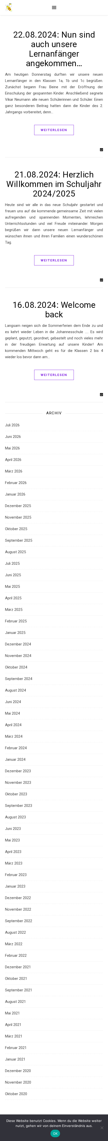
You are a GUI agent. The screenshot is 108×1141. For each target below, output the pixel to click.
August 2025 (15, 552)
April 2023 (13, 851)
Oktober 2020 (16, 1094)
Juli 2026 (12, 425)
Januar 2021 (15, 1059)
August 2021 (15, 1001)
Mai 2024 (12, 713)
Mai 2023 (12, 840)
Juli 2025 (12, 563)
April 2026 (13, 459)
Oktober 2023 (16, 794)
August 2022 (15, 932)
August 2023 (15, 817)
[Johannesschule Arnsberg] (9, 7)
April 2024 (13, 725)
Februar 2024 (16, 748)
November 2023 (18, 782)
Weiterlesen (54, 130)
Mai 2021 (12, 1013)
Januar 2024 (15, 759)
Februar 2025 (16, 621)
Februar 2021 (16, 1047)
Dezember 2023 (18, 771)
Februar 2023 (16, 875)
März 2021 (13, 1036)
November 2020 (18, 1082)
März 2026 (13, 471)
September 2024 (18, 679)
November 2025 (18, 517)
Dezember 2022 (18, 898)
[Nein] (101, 1127)
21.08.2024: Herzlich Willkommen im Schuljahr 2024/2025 (54, 184)
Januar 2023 (15, 886)
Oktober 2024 (16, 667)
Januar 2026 (15, 494)
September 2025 (18, 540)
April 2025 (13, 598)
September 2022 (18, 921)
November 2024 (18, 655)
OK (55, 1133)
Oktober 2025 (16, 529)
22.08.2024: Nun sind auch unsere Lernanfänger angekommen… (54, 49)
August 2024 (15, 690)
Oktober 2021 (16, 978)
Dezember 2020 (18, 1071)
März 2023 (13, 863)
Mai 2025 (12, 586)
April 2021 (13, 1024)
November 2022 (18, 909)
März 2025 (13, 609)
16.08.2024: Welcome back (54, 309)
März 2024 (13, 736)
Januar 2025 (15, 632)
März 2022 (13, 944)
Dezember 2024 (18, 644)
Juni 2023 (13, 828)
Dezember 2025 (18, 506)
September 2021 (18, 990)
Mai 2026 (12, 448)
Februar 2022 (16, 955)
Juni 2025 (13, 575)
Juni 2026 (13, 436)
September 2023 (18, 805)
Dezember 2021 (18, 967)
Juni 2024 (13, 702)
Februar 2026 (16, 483)
